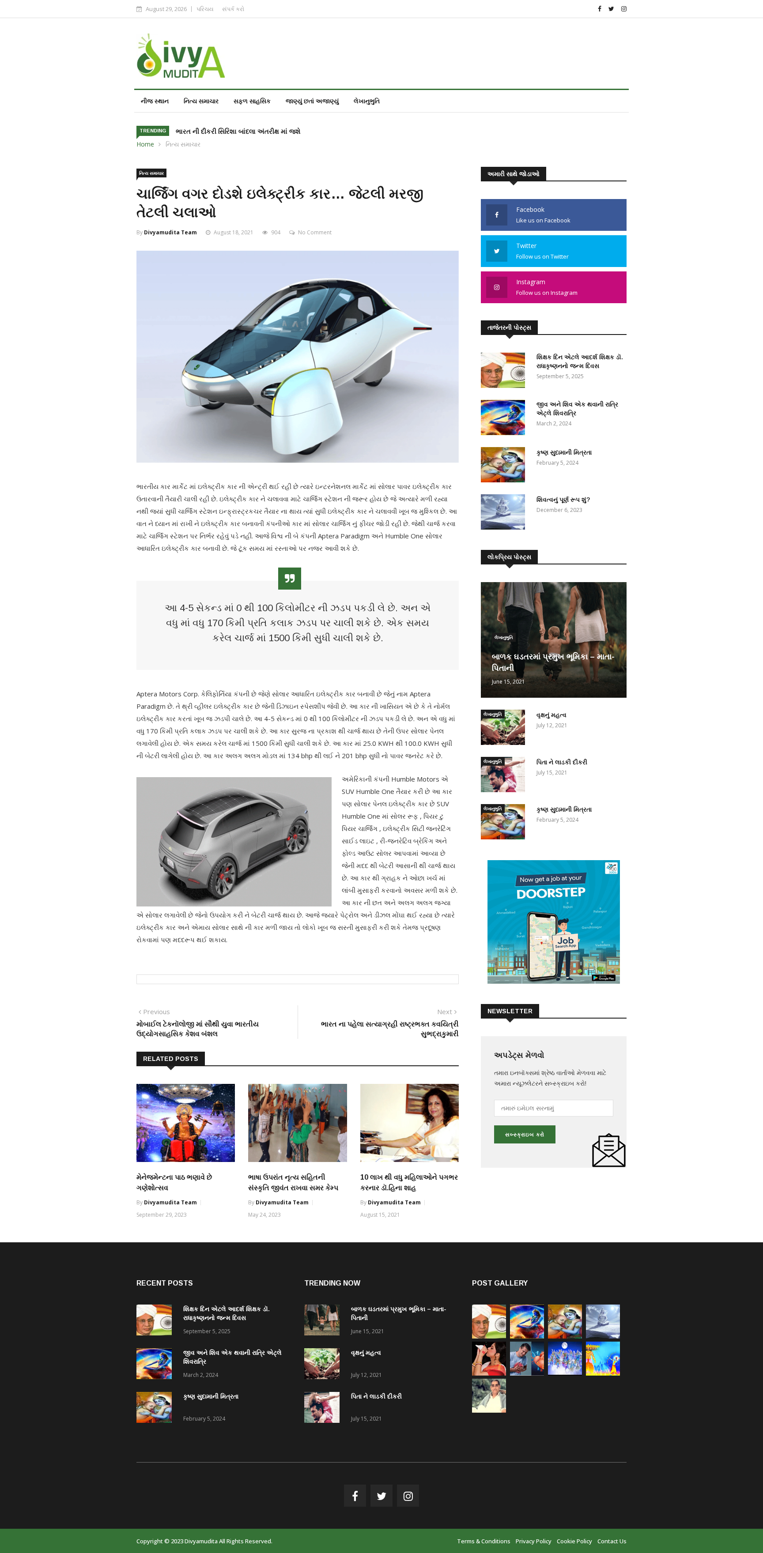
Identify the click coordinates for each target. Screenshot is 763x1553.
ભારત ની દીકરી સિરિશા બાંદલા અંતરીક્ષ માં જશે (238, 131)
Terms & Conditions (483, 1541)
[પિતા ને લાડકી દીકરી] (505, 776)
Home (145, 144)
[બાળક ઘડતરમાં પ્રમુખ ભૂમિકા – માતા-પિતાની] (324, 1322)
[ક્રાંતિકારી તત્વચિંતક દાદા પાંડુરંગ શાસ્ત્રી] (489, 1410)
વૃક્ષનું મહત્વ (551, 714)
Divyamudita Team (170, 232)
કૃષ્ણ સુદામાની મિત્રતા (564, 452)
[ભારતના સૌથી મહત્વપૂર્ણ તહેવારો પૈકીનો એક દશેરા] (603, 1373)
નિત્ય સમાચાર (201, 101)
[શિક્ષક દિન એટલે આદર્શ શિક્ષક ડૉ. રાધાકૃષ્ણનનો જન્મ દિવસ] (505, 372)
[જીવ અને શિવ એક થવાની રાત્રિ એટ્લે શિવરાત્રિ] (505, 419)
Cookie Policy (574, 1541)
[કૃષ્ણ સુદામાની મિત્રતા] (505, 466)
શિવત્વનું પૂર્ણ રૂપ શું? (563, 499)
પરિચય (205, 9)
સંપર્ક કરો (233, 9)
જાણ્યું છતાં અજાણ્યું (312, 101)
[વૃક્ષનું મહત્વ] (505, 729)
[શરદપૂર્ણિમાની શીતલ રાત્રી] (565, 1373)
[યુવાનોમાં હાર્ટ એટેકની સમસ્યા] (527, 1373)
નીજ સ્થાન (155, 101)
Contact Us (612, 1541)
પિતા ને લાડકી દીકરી (561, 762)
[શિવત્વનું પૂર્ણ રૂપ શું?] (505, 513)
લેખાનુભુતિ (367, 101)
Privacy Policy (533, 1541)
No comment (315, 232)
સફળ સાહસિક (252, 101)
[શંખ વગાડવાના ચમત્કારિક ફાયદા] (489, 1373)
